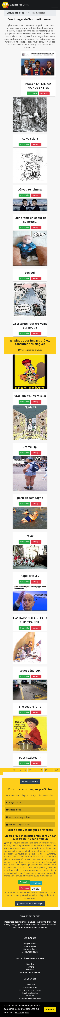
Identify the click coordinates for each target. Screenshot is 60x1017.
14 (25, 770)
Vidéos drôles (15, 809)
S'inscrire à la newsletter (30, 998)
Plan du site (30, 984)
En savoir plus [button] (22, 1012)
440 (56, 770)
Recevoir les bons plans (30, 990)
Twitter (36, 889)
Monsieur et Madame (30, 972)
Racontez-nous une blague (31, 903)
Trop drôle (32, 93)
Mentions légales (30, 993)
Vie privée (30, 995)
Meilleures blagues (30, 951)
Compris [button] (50, 1009)
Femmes (30, 969)
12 (14, 770)
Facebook (36, 883)
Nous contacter (30, 987)
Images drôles (15, 802)
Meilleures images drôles (19, 817)
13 (19, 770)
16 (35, 770)
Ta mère (30, 967)
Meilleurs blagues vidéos (19, 824)
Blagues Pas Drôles (19, 4)
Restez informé (31, 781)
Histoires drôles (30, 949)
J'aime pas (44, 93)
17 (41, 770)
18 (46, 770)
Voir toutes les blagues (31, 349)
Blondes (30, 964)
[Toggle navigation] (54, 5)
